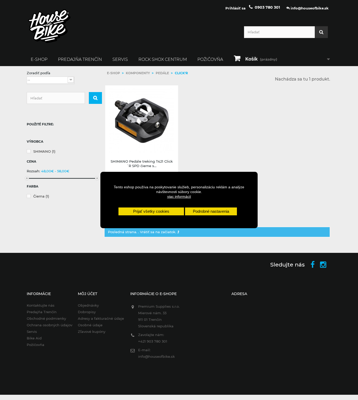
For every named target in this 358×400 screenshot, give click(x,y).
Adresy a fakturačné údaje (101, 318)
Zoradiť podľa (38, 73)
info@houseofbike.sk (156, 356)
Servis (120, 59)
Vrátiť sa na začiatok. (158, 232)
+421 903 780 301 (152, 341)
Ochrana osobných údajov (49, 325)
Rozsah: (33, 171)
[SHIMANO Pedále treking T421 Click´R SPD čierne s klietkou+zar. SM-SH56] (142, 120)
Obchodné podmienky (46, 318)
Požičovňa (210, 59)
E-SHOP (39, 59)
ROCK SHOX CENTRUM (162, 59)
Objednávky (88, 305)
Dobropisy (87, 312)
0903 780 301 (267, 7)
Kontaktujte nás (41, 305)
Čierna (41, 196)
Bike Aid (34, 338)
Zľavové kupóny (91, 331)
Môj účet (87, 293)
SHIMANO (44, 151)
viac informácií (179, 196)
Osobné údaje (90, 325)
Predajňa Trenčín (80, 59)
